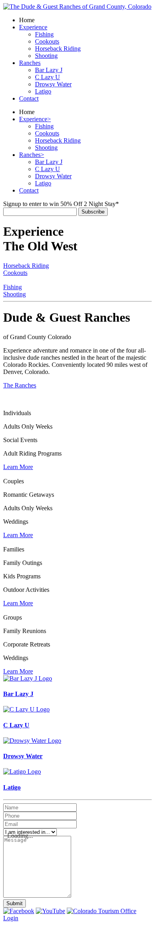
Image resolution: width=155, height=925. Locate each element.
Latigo (12, 787)
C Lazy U (16, 725)
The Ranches (19, 385)
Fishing (12, 287)
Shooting (14, 294)
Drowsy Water (23, 756)
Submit (14, 903)
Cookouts (15, 272)
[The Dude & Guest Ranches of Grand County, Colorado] (77, 6)
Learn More (18, 466)
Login (10, 918)
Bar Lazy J (18, 693)
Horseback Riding (26, 265)
